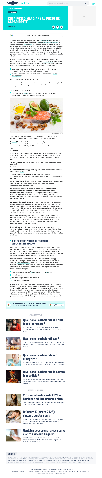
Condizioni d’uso (56, 471)
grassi (26, 93)
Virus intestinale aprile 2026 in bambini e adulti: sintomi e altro (43, 396)
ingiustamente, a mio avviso (48, 42)
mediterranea (48, 61)
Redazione (12, 26)
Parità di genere (29, 471)
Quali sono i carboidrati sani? (41, 338)
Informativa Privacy (67, 471)
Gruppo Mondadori (59, 473)
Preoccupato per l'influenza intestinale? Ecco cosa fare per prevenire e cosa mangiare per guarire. (43, 404)
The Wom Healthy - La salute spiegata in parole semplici (18, 3)
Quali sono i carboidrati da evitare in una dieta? (44, 373)
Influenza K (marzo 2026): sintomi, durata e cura (39, 413)
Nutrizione (12, 12)
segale (33, 272)
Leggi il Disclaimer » (83, 462)
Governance (50, 473)
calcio (22, 172)
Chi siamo (15, 471)
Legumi (14, 142)
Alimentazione (17, 9)
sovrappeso (28, 44)
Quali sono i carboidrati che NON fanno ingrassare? (43, 321)
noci (42, 174)
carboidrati (45, 40)
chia (51, 174)
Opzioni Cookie (41, 473)
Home (10, 9)
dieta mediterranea (23, 263)
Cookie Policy (86, 471)
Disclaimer (38, 471)
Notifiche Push (46, 471)
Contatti (21, 471)
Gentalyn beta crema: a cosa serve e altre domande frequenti (44, 432)
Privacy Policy (77, 471)
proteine (27, 90)
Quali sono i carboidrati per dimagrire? (40, 356)
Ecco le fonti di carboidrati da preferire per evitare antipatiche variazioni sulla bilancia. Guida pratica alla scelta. (42, 329)
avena (47, 272)
